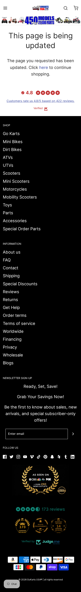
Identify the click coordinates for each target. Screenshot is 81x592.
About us (12, 252)
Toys (7, 204)
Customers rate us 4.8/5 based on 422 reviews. (40, 101)
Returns (10, 299)
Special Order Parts (22, 228)
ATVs (8, 157)
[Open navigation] (5, 8)
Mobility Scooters (20, 197)
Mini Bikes (13, 141)
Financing (12, 339)
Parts (8, 212)
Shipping (11, 275)
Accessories (15, 220)
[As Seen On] (40, 480)
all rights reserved (53, 579)
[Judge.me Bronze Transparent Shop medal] (40, 525)
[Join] (73, 434)
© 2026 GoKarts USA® (30, 579)
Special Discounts (20, 283)
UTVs (8, 165)
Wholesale (13, 355)
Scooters (11, 173)
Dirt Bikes (12, 149)
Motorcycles (15, 189)
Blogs (8, 362)
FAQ (7, 259)
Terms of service (19, 323)
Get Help (11, 307)
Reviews (11, 291)
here (43, 67)
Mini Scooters (16, 181)
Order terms (15, 315)
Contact (10, 267)
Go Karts (11, 133)
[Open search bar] (65, 8)
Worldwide (13, 331)
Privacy (10, 347)
